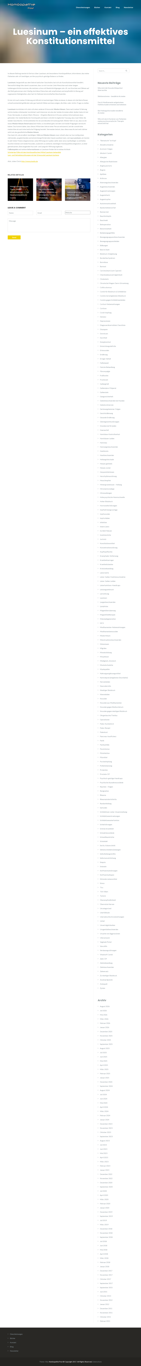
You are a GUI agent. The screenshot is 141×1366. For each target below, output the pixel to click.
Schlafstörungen (106, 824)
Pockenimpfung (106, 761)
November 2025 (106, 1036)
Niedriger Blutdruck (107, 690)
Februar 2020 (105, 1203)
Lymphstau (104, 606)
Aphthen (103, 174)
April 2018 (104, 1254)
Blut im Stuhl (104, 250)
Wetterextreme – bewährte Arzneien (111, 96)
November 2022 (106, 1178)
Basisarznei (104, 212)
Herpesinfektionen (107, 472)
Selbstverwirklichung (108, 858)
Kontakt (108, 7)
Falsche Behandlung (107, 367)
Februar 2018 (105, 1262)
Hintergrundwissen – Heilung (111, 485)
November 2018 (106, 1233)
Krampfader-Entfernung (109, 556)
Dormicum (104, 333)
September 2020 (106, 1187)
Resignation (104, 791)
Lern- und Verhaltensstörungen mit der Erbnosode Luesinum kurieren (33, 155)
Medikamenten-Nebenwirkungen (112, 627)
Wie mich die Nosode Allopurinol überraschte (110, 89)
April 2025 (104, 1065)
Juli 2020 (103, 1191)
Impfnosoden (105, 514)
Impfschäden (105, 518)
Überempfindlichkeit (108, 900)
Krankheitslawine (106, 564)
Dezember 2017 (106, 1271)
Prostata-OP (105, 774)
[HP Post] (22, 6)
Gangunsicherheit (106, 396)
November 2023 (106, 1128)
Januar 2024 (104, 1120)
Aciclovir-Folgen (106, 149)
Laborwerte (104, 573)
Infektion (103, 522)
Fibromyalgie (105, 371)
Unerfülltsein (105, 913)
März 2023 (104, 1162)
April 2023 (104, 1157)
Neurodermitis (105, 686)
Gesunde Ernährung (107, 417)
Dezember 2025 (106, 1031)
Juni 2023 (103, 1149)
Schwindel (104, 841)
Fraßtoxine (104, 375)
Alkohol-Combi (106, 153)
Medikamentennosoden (109, 631)
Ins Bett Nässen (106, 531)
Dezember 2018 (106, 1229)
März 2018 (104, 1258)
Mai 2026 (103, 1015)
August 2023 (105, 1141)
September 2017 (106, 1283)
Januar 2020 (104, 1208)
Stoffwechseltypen (107, 875)
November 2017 (106, 1275)
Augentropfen (105, 199)
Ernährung (104, 354)
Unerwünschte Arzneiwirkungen (112, 917)
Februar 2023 (105, 1166)
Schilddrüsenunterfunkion (109, 820)
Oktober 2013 (105, 1296)
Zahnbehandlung (106, 963)
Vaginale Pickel (105, 942)
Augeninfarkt (105, 195)
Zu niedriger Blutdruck (108, 975)
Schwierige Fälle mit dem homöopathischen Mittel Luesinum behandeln (34, 152)
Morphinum (104, 657)
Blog (118, 7)
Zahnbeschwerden (107, 967)
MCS (102, 623)
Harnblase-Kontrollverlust (110, 434)
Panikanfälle (104, 745)
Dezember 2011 (106, 1308)
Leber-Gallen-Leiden (107, 581)
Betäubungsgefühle (107, 233)
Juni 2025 (103, 1057)
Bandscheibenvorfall (108, 208)
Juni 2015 (103, 1292)
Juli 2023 (103, 1145)
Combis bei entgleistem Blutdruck (113, 296)
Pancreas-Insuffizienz (108, 736)
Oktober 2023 (105, 1132)
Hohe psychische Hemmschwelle (112, 497)
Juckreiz (103, 539)
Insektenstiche (105, 535)
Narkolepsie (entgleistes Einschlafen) (114, 678)
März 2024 (104, 1111)
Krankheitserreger (107, 560)
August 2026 (105, 1006)
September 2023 (106, 1136)
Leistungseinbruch (107, 589)
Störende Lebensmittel (108, 879)
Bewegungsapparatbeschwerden (112, 237)
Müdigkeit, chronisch (108, 661)
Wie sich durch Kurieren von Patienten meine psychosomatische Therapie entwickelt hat (112, 121)
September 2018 (106, 1237)
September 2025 (106, 1044)
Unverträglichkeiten (107, 925)
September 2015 (106, 1287)
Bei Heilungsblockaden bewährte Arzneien (110, 112)
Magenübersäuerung (108, 610)
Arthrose (103, 178)
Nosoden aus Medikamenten (111, 703)
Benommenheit (105, 229)
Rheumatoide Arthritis (108, 799)
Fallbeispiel (104, 363)
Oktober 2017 (105, 1279)
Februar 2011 (105, 1321)
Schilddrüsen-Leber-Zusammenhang (113, 812)
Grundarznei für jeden (108, 426)
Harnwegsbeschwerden (109, 447)
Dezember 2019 (106, 1212)
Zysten (102, 988)
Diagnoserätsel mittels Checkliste (112, 325)
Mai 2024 (103, 1103)
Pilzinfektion (105, 753)
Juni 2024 (103, 1099)
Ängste (102, 170)
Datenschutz (97, 1362)
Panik (102, 740)
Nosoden (103, 699)
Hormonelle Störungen (108, 506)
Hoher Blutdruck (106, 501)
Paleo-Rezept (105, 728)
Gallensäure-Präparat (108, 388)
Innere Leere (104, 526)
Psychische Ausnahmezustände (111, 782)
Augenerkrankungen (107, 191)
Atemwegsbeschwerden (109, 182)
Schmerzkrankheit (107, 829)
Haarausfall (104, 430)
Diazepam (104, 329)
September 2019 (106, 1216)
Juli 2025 (103, 1052)
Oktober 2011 (105, 1317)
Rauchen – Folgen (106, 787)
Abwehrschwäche (106, 145)
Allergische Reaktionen (108, 161)
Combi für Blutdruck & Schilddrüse (113, 292)
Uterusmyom (105, 938)
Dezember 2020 (106, 1182)
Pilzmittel (103, 757)
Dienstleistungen (83, 7)
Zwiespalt (103, 984)
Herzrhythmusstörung (108, 476)
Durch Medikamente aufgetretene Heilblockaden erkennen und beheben (112, 103)
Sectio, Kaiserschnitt (107, 845)
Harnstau (103, 443)
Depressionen (105, 321)
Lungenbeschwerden (107, 602)
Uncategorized (105, 908)
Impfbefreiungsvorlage (108, 510)
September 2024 (106, 1086)
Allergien (103, 157)
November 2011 (106, 1313)
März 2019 (104, 1224)
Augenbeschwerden (107, 187)
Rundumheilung (105, 803)
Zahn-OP (103, 959)
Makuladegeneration (108, 619)
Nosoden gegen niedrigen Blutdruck (113, 711)
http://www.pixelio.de (29, 161)
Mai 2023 (103, 1153)
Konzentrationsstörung (108, 547)
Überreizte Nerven (107, 904)
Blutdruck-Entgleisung (108, 254)
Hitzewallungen (106, 493)
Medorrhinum (105, 636)
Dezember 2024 (106, 1082)
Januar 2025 (104, 1078)
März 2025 (104, 1069)
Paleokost (104, 732)
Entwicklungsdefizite (108, 346)
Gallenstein (104, 392)
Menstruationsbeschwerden (110, 640)
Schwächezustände (107, 833)
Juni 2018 (103, 1245)
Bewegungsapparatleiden (109, 241)
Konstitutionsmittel (107, 543)
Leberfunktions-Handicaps (110, 585)
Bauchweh (104, 220)
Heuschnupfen (105, 480)
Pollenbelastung (106, 766)
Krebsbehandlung (106, 568)
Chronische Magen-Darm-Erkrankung (114, 283)
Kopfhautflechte (106, 552)
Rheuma (103, 795)
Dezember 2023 (106, 1124)
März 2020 (104, 1199)
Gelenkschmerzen (106, 405)
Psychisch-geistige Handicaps (111, 778)
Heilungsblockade (107, 459)
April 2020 (104, 1195)
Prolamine (104, 770)
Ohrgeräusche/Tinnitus (108, 715)
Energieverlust (105, 342)
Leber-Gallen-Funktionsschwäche (112, 577)
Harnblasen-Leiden (107, 438)
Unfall (102, 921)
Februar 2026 (105, 1023)
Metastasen (104, 644)
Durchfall (103, 338)
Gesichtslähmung (106, 413)
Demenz (103, 317)
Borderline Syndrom (107, 258)
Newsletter (128, 7)
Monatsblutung (106, 652)
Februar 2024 (105, 1115)
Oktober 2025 (105, 1040)
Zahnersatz (104, 971)
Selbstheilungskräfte (108, 854)
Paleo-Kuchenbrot (107, 724)
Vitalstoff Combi (106, 954)
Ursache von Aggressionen (110, 933)
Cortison (103, 308)
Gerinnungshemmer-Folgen (110, 409)
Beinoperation (105, 224)
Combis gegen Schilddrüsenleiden (112, 300)
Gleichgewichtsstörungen (109, 422)
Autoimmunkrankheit (108, 203)
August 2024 (105, 1090)
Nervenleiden (105, 682)
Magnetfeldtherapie (107, 615)
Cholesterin (104, 279)
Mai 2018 (103, 1250)
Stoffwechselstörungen (108, 871)
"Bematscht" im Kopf (108, 140)
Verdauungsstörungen (108, 950)
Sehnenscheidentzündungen (110, 850)
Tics (101, 887)
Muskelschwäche (106, 665)
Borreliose (104, 262)
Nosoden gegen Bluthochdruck (111, 707)
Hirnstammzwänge (107, 489)
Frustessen (104, 380)
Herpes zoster (105, 468)
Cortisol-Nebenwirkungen (110, 304)
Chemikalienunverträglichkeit (111, 275)
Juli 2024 (103, 1094)
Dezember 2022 (106, 1174)
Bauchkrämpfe (105, 216)
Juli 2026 (103, 1010)
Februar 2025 (105, 1073)
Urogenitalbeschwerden (109, 929)
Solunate (103, 866)
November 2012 (106, 1300)
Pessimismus (105, 749)
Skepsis (103, 862)
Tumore (103, 896)
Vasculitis (103, 946)
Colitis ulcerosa (106, 287)
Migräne (103, 648)
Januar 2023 (104, 1170)
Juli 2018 (103, 1241)
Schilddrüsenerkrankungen (110, 816)
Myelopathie (105, 669)
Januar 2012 (104, 1304)
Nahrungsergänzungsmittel (110, 673)
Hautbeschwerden (107, 455)
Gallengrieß (104, 384)
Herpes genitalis (106, 464)
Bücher (97, 7)
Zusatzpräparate (106, 980)
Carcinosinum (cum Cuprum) (110, 271)
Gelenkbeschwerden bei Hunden (112, 401)
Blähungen (104, 245)
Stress (102, 883)
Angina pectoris (106, 166)
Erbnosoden (104, 350)
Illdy (46, 1362)
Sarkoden (103, 808)
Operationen (104, 719)
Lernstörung (104, 594)
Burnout (103, 266)
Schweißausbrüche (107, 837)
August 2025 (105, 1048)
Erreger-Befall (105, 359)
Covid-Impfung (105, 312)
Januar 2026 (104, 1027)
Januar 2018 (104, 1266)
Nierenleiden (105, 694)
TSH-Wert (104, 892)
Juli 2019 (103, 1220)
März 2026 (104, 1019)
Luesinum (103, 598)
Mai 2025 (103, 1061)
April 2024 (104, 1107)
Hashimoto (104, 451)
